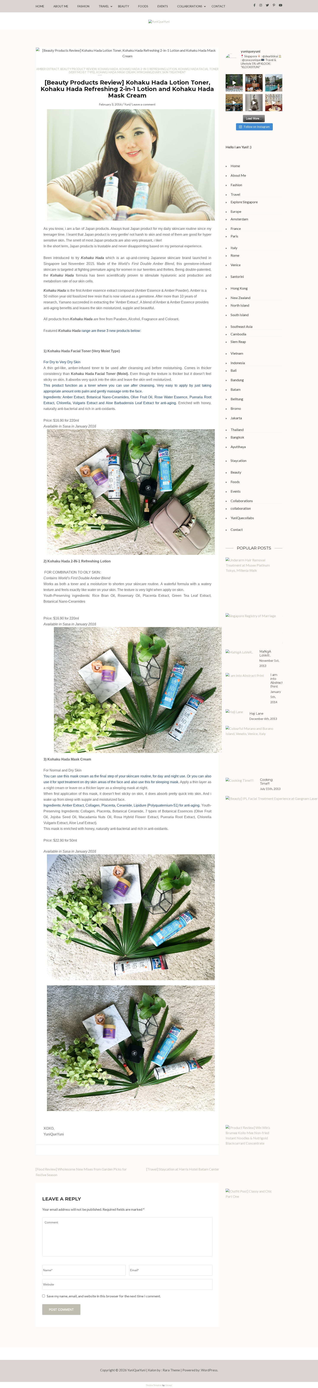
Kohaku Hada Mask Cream (115, 72)
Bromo (236, 408)
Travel (104, 6)
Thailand (237, 429)
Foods (143, 6)
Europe (236, 211)
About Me (60, 6)
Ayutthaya (238, 447)
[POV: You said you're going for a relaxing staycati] (274, 82)
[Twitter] (267, 5)
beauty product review (78, 69)
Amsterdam (239, 219)
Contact (218, 6)
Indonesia (238, 363)
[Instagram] (260, 5)
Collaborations (189, 6)
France (236, 228)
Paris (234, 236)
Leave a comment (144, 104)
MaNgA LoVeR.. (265, 653)
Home (40, 6)
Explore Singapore (244, 202)
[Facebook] (254, 5)
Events (162, 6)
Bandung (237, 380)
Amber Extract (47, 69)
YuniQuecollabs (242, 518)
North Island (240, 305)
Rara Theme (171, 1370)
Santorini (237, 276)
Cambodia (238, 334)
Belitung (237, 399)
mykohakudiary (149, 72)
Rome (235, 255)
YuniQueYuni (136, 1370)
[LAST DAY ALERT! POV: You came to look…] (254, 102)
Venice (236, 265)
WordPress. (209, 1370)
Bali (233, 370)
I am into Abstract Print (276, 680)
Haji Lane (256, 714)
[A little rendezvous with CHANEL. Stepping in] (254, 82)
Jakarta (236, 418)
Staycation (238, 460)
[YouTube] (280, 5)
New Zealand (240, 298)
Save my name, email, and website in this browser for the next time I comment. (104, 1296)
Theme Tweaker (154, 1385)
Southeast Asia (241, 326)
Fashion (83, 6)
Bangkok (237, 437)
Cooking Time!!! (266, 782)
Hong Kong (239, 288)
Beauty (123, 6)
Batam (236, 389)
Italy (234, 248)
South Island (240, 315)
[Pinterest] (274, 5)
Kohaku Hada (108, 69)
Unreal (168, 1385)
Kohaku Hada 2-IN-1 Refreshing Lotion (148, 69)
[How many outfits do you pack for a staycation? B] (234, 102)
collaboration (241, 508)
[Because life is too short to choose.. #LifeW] (234, 82)
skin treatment (174, 72)
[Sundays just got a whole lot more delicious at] (274, 102)
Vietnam (237, 353)
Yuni (127, 104)
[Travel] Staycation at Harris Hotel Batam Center (182, 1169)
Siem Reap (238, 341)
